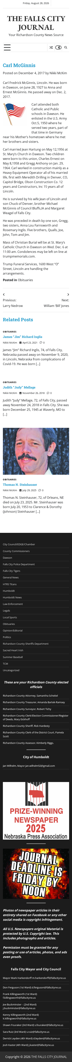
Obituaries (25, 280)
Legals (6, 610)
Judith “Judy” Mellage (19, 387)
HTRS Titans (10, 584)
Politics (7, 637)
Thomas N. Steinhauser (20, 484)
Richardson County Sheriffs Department (26, 643)
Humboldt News (12, 597)
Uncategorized (11, 670)
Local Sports (10, 617)
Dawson (7, 557)
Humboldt (9, 591)
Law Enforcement (13, 604)
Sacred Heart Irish (13, 650)
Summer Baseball (13, 657)
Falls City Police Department (19, 564)
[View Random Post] (51, 47)
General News (11, 577)
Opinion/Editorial (12, 630)
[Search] (65, 47)
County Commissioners (16, 551)
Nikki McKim (58, 73)
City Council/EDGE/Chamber (19, 544)
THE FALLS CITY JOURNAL (36, 23)
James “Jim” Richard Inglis (22, 337)
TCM (5, 663)
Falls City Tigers (11, 571)
